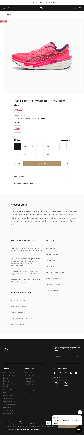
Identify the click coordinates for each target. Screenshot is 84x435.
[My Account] (75, 8)
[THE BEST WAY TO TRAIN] (66, 383)
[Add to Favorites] (66, 163)
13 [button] (40, 154)
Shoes (9, 14)
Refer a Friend (8, 413)
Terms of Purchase (9, 404)
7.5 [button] (25, 147)
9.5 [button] (48, 147)
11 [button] (17, 154)
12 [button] (32, 154)
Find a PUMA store (9, 375)
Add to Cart (42, 164)
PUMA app (6, 393)
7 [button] (17, 147)
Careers (27, 393)
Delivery (6, 378)
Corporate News (30, 381)
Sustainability (29, 390)
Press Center (29, 384)
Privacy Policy (8, 396)
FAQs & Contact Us (9, 372)
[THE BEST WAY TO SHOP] (57, 383)
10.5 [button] (63, 147)
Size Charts (7, 387)
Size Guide (64, 140)
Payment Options (9, 384)
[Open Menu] (5, 8)
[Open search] (9, 8)
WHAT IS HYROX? (30, 372)
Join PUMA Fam (30, 375)
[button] (5, 8)
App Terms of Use (9, 401)
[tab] (15, 96)
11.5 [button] (24, 154)
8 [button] (32, 147)
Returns (6, 381)
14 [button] (48, 154)
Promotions (7, 407)
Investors (28, 387)
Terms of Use (7, 399)
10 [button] (55, 147)
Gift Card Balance (9, 390)
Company (28, 378)
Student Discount (9, 410)
